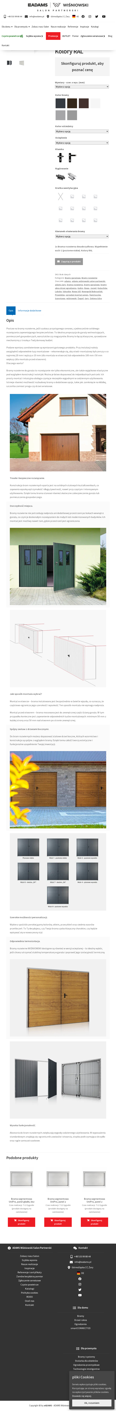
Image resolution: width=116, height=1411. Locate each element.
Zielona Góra (96, 298)
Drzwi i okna (80, 1319)
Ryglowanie (62, 168)
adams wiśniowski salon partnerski (88, 281)
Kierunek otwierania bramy (70, 231)
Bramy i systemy (86, 1356)
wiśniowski (71, 298)
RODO (29, 1296)
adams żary (60, 284)
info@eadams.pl (36, 16)
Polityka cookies (29, 1292)
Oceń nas (29, 1300)
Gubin (80, 288)
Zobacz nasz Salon (40, 26)
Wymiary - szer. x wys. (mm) (70, 82)
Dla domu (6, 26)
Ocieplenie (61, 137)
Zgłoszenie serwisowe (29, 1280)
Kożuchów (102, 288)
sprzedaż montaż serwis (77, 295)
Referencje (73, 26)
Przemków (60, 295)
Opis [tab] (11, 310)
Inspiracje (84, 26)
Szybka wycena (29, 1260)
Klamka (59, 149)
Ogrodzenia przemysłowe (86, 1364)
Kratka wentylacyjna (66, 187)
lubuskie (67, 291)
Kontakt (5, 45)
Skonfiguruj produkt (23, 1222)
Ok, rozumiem (91, 1402)
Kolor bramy (62, 94)
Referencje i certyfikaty (30, 1272)
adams (67, 281)
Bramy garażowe (73, 278)
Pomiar (75, 36)
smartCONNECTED (80, 1328)
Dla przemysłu (21, 26)
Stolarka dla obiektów (86, 1360)
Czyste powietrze (30, 1284)
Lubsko (58, 291)
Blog (110, 36)
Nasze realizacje (58, 26)
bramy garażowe (92, 284)
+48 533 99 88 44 (14, 16)
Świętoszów (95, 295)
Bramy (80, 1315)
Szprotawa (60, 298)
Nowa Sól (76, 291)
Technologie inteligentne (86, 1368)
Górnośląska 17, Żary (60, 16)
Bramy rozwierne (89, 278)
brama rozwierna (75, 284)
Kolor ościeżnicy (64, 126)
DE (78, 16)
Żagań (81, 298)
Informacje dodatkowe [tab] (29, 310)
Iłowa (86, 288)
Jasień (93, 288)
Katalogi (95, 26)
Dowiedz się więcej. (82, 1395)
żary (87, 298)
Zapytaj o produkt (71, 261)
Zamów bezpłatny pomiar (29, 1276)
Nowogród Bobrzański (92, 291)
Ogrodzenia (80, 1324)
